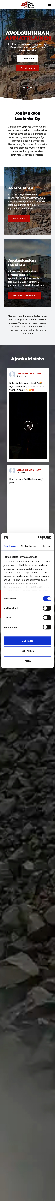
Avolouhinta (28, 58)
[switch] (47, 608)
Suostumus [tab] (10, 546)
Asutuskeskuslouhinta (24, 295)
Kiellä (28, 660)
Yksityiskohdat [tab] (28, 546)
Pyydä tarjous (28, 68)
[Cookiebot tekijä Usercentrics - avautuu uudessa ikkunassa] (38, 538)
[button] (24, 87)
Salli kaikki (27, 641)
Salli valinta (27, 650)
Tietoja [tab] (46, 546)
